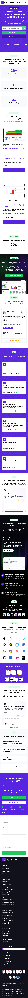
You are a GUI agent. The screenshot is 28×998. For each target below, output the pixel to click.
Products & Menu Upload (7, 889)
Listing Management (6, 868)
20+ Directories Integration (7, 901)
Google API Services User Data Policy (11, 993)
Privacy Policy (5, 938)
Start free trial (14, 802)
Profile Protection (5, 881)
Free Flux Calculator (6, 918)
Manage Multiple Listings (7, 892)
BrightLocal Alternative (7, 933)
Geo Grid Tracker (5, 886)
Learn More (7, 550)
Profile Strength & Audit (7, 899)
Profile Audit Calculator (7, 915)
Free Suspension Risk (6, 917)
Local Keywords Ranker (7, 878)
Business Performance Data (8, 902)
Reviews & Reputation (6, 870)
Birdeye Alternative (6, 930)
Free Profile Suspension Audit (8, 922)
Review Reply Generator (7, 910)
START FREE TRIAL (14, 170)
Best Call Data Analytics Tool (8, 904)
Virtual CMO (4, 905)
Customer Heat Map (6, 896)
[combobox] (20, 2)
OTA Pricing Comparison (7, 891)
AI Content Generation (7, 879)
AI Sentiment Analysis (6, 897)
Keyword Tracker (5, 873)
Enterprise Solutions (6, 871)
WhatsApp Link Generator (7, 920)
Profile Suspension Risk (7, 882)
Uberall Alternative (6, 931)
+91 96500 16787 (8, 958)
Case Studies (5, 941)
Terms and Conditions (7, 939)
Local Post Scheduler (6, 894)
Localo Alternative (6, 928)
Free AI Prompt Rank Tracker (8, 923)
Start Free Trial (14, 32)
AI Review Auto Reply (6, 884)
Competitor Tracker (6, 887)
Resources (4, 943)
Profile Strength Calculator (7, 913)
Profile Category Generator (7, 912)
